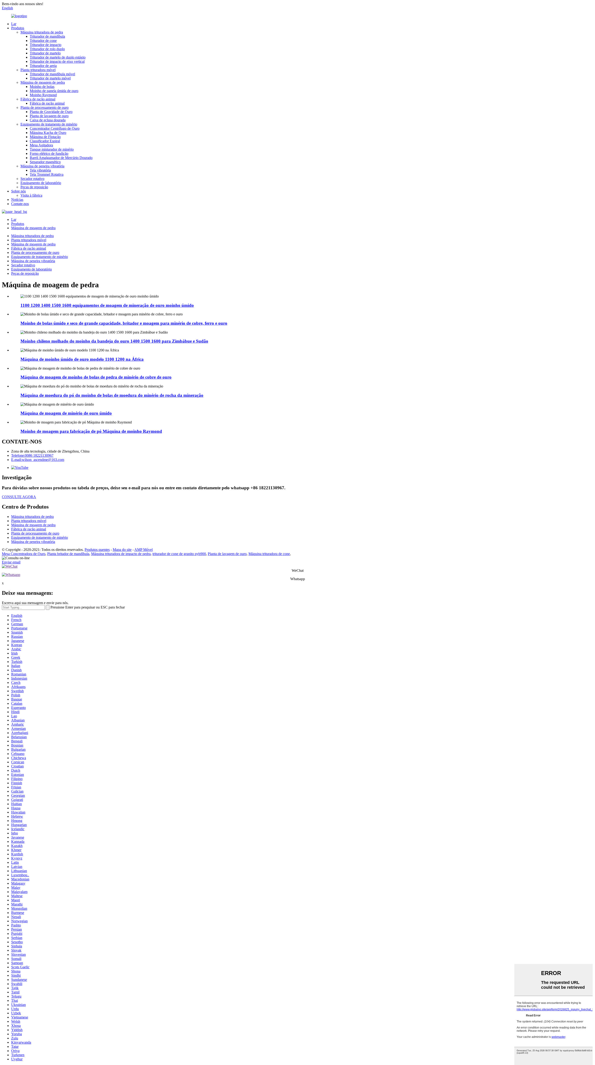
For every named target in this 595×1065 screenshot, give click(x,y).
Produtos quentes (97, 550)
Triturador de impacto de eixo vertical (57, 61)
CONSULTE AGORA (19, 497)
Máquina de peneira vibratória (42, 166)
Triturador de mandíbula (47, 36)
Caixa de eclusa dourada (48, 120)
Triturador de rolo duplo (47, 49)
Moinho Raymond (43, 95)
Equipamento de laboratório (40, 183)
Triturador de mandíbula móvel (52, 74)
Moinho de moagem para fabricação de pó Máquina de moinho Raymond (91, 431)
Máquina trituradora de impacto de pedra (121, 554)
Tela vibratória (40, 170)
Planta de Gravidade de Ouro (51, 112)
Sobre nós (18, 191)
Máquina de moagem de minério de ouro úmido (66, 413)
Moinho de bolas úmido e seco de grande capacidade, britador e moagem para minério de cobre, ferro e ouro (123, 323)
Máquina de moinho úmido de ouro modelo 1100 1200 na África (82, 359)
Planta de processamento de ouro (44, 107)
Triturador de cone (43, 41)
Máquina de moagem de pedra (42, 82)
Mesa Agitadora (41, 145)
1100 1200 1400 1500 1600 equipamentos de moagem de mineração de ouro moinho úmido (107, 305)
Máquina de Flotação (45, 137)
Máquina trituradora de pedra (41, 32)
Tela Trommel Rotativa (46, 174)
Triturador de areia (43, 66)
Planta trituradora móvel (38, 70)
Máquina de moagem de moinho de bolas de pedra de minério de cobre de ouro (96, 377)
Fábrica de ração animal (37, 99)
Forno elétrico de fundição (49, 153)
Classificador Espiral (45, 141)
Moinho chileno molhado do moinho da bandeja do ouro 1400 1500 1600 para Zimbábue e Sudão (114, 341)
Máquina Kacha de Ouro (48, 133)
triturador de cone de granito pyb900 (179, 554)
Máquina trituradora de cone (269, 554)
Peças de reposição (34, 187)
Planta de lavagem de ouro (49, 116)
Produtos (17, 28)
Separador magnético (45, 162)
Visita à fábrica (31, 195)
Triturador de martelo (45, 53)
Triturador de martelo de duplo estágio (58, 57)
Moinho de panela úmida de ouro (54, 91)
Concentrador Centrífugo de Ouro (54, 128)
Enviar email (11, 562)
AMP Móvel (143, 550)
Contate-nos (20, 204)
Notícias (17, 200)
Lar (13, 24)
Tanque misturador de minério (52, 149)
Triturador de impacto (45, 45)
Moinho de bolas (42, 87)
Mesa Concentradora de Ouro (23, 554)
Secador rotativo (32, 179)
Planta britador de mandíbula (68, 554)
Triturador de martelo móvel (50, 78)
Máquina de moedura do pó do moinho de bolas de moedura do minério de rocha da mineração (111, 395)
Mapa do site (122, 550)
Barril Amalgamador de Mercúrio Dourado (61, 158)
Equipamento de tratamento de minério (48, 124)
